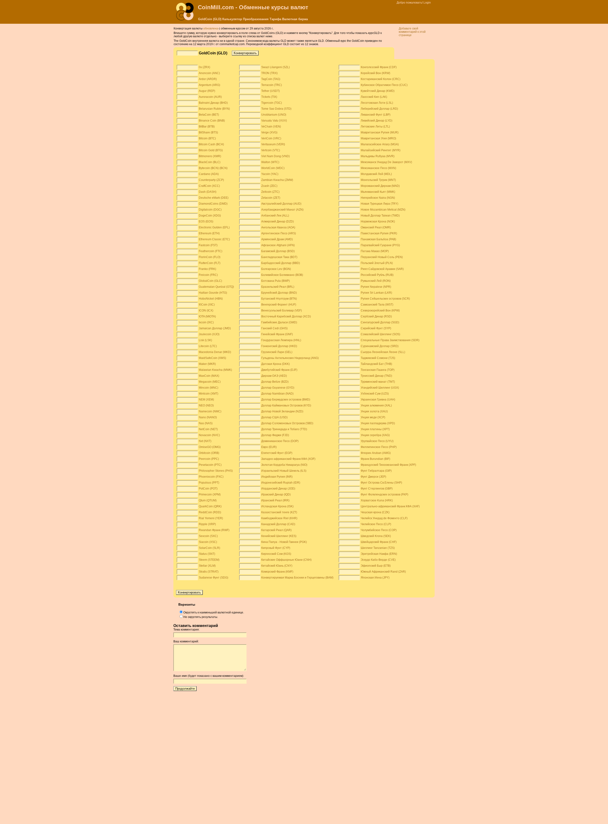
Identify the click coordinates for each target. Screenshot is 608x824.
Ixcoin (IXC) (206, 322)
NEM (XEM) (206, 399)
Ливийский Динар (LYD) (376, 120)
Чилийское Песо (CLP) (376, 524)
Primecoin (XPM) (210, 494)
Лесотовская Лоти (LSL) (377, 102)
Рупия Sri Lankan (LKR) (376, 292)
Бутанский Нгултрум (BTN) (279, 298)
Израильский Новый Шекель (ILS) (283, 470)
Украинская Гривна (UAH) (378, 399)
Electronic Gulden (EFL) (214, 227)
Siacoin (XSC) (208, 542)
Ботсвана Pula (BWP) (275, 281)
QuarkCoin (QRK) (210, 506)
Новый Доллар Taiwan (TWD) (380, 215)
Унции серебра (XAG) (375, 435)
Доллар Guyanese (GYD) (277, 387)
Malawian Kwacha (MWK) (215, 370)
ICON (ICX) (206, 310)
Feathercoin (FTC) (210, 251)
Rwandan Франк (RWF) (214, 530)
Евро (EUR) (269, 447)
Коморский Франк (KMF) (277, 571)
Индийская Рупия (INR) (277, 476)
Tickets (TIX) (269, 97)
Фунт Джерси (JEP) (373, 476)
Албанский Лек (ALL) (275, 215)
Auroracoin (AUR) (210, 97)
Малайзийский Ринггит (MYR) (380, 150)
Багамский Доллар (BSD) (278, 251)
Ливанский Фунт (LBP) (375, 114)
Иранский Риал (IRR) (275, 500)
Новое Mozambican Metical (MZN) (383, 209)
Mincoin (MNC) (208, 387)
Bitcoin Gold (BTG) (211, 150)
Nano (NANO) (208, 417)
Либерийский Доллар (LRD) (379, 108)
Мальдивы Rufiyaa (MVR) (377, 156)
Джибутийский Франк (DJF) (279, 370)
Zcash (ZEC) (269, 186)
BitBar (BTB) (207, 126)
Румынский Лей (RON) (376, 281)
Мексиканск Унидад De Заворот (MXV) (386, 162)
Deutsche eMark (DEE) (213, 197)
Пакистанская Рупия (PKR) (379, 233)
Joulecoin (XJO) (209, 334)
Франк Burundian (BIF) (375, 459)
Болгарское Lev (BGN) (276, 269)
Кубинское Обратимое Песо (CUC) (384, 85)
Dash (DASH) (207, 191)
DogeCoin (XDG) (210, 215)
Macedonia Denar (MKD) (215, 352)
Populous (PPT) (209, 482)
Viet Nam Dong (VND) (275, 156)
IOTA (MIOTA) (207, 316)
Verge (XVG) (269, 132)
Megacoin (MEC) (210, 381)
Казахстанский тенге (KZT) (279, 512)
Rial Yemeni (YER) (211, 518)
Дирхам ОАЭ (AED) (274, 375)
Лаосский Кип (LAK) (374, 97)
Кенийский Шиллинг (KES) (278, 536)
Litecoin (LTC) (208, 346)
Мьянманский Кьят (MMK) (378, 191)
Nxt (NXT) (205, 441)
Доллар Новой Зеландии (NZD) (282, 411)
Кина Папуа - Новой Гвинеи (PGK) (284, 542)
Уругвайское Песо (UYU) (377, 441)
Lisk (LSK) (205, 340)
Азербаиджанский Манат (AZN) (282, 209)
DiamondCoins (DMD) (213, 203)
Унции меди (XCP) (373, 417)
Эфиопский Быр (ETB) (376, 565)
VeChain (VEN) (271, 126)
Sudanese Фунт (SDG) (213, 577)
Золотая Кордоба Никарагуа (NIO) (284, 464)
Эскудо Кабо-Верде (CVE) (378, 559)
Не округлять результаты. (200, 617)
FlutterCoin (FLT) (209, 263)
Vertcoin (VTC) (270, 150)
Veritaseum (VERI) (273, 144)
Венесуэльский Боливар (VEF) (281, 310)
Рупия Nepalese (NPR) (376, 286)
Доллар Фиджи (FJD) (275, 435)
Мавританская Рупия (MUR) (380, 132)
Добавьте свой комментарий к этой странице (412, 32)
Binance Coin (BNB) (212, 120)
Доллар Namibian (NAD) (277, 393)
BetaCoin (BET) (209, 114)
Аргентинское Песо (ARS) (278, 233)
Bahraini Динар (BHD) (213, 102)
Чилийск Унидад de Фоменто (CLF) (384, 518)
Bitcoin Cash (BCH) (211, 144)
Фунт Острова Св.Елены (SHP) (381, 482)
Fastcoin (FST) (208, 245)
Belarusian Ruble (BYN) (214, 108)
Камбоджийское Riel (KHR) (279, 518)
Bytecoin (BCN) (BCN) (213, 168)
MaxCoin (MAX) (209, 375)
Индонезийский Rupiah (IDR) (280, 482)
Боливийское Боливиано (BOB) (282, 275)
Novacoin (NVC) (209, 435)
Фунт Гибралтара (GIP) (376, 470)
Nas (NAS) (206, 423)
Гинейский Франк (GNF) (277, 334)
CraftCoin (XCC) (209, 186)
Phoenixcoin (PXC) (211, 476)
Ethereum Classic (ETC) (214, 239)
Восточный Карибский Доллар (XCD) (286, 316)
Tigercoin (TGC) (271, 102)
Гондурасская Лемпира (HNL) (281, 340)
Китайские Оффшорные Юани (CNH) (286, 559)
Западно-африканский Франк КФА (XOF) (288, 459)
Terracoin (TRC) (271, 85)
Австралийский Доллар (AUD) (281, 203)
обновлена (210, 28)
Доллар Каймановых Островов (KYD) (286, 405)
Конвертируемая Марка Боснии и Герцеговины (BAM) (297, 577)
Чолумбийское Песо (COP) (379, 530)
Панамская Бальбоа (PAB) (378, 239)
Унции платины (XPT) (375, 429)
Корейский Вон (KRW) (375, 73)
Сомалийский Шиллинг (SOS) (380, 334)
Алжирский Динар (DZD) (277, 221)
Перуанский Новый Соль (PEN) (382, 257)
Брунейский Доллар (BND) (279, 292)
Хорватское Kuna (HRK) (377, 500)
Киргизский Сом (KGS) (276, 554)
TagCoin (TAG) (270, 79)
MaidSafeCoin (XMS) (212, 358)
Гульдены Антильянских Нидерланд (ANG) (290, 358)
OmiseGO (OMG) (210, 447)
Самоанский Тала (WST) (377, 304)
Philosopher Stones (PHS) (216, 470)
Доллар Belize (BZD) (275, 381)
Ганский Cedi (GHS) (274, 328)
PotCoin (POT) (208, 488)
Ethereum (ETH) (209, 233)
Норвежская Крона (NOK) (378, 221)
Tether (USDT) (270, 91)
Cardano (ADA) (209, 174)
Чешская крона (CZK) (375, 512)
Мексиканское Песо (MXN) (378, 168)
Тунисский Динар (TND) (376, 375)
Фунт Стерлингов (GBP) (377, 488)
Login (427, 2)
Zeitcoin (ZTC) (270, 191)
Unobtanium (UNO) (273, 114)
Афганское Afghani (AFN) (278, 245)
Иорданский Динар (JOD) (278, 488)
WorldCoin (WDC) (273, 168)
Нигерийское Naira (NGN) (378, 197)
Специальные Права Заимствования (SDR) (390, 340)
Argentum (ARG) (209, 85)
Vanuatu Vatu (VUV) (274, 120)
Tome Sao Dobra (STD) (276, 108)
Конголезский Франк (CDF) (379, 67)
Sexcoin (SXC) (208, 536)
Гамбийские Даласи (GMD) (279, 322)
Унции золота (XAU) (374, 411)
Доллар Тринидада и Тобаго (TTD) (284, 429)
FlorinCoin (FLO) (209, 257)
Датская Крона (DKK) (275, 364)
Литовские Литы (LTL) (375, 126)
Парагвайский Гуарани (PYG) (380, 245)
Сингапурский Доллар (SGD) (380, 322)
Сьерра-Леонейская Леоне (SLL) (383, 352)
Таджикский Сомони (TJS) (378, 358)
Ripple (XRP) (207, 524)
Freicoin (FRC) (208, 275)
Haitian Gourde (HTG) (213, 292)
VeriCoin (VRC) (271, 138)
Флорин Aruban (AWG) (376, 453)
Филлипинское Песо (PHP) (379, 447)
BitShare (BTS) (208, 132)
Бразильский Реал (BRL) (277, 286)
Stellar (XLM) (207, 565)
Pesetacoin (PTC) (210, 464)
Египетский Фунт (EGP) (276, 453)
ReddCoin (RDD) (210, 512)
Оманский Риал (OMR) (376, 227)
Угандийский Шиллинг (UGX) (380, 387)
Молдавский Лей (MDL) (376, 174)
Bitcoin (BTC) (207, 138)
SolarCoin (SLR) (209, 548)
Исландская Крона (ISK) (277, 506)
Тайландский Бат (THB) (376, 364)
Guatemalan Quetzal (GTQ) (216, 286)
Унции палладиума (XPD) (378, 423)
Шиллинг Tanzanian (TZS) (378, 548)
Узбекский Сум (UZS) (375, 393)
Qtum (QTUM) (208, 500)
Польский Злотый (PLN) (377, 263)
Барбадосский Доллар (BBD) (280, 263)
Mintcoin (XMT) (208, 393)
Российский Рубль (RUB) (377, 275)
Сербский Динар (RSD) (376, 316)
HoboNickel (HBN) (211, 298)
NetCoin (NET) (208, 429)
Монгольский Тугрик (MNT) (378, 180)
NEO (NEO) (206, 405)
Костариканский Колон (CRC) (380, 79)
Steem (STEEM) (209, 559)
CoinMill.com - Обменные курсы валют (253, 7)
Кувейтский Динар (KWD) (377, 91)
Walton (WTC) (270, 162)
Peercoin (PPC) (209, 459)
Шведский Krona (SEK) (376, 536)
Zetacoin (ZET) (270, 197)
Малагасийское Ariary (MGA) (380, 144)
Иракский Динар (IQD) (276, 494)
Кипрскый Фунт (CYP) (275, 548)
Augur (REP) (207, 91)
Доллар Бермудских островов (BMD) (285, 399)
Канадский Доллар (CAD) (278, 524)
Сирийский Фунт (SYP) (376, 328)
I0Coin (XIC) (207, 304)
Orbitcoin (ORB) (209, 453)
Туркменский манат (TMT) (378, 381)
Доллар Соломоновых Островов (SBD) (287, 423)
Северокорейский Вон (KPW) (380, 310)
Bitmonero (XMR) (210, 156)
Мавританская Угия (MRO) (378, 138)
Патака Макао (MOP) (375, 251)
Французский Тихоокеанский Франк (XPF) (388, 464)
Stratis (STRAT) (208, 571)
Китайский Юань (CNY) (276, 565)
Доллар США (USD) (274, 417)
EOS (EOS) (206, 221)
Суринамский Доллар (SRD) (380, 346)
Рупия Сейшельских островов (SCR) (385, 298)
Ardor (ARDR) (208, 79)
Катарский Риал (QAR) (276, 530)
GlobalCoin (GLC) (210, 281)
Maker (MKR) (207, 364)
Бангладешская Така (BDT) (279, 257)
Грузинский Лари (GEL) (276, 352)
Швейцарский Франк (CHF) (379, 542)
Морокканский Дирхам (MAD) (380, 186)
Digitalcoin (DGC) (210, 209)
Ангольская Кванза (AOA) (278, 227)
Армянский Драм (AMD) (277, 239)
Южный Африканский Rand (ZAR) (383, 571)
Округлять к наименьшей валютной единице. (213, 612)
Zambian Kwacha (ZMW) (277, 180)
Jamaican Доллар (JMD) (215, 328)
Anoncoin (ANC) (209, 73)
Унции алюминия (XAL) (376, 405)
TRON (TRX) (269, 73)
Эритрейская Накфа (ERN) (379, 554)
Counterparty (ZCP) (211, 180)
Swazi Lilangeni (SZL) (275, 67)
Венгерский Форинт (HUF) (278, 304)
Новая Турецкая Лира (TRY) (379, 203)
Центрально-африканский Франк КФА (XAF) (390, 506)
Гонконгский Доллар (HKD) (279, 346)
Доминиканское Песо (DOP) (280, 441)
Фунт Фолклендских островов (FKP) (384, 494)
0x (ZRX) (204, 67)
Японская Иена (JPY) (375, 577)
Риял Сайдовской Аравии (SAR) (382, 269)
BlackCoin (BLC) (209, 162)
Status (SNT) (207, 554)
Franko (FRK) (207, 269)
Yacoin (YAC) (269, 174)
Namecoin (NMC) (210, 411)
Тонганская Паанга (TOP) (377, 370)
